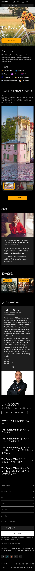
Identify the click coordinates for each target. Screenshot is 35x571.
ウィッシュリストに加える (9, 283)
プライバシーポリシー (11, 539)
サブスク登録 (17, 533)
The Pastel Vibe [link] (16, 9)
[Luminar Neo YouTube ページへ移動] (27, 564)
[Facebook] (5, 362)
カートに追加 (11, 40)
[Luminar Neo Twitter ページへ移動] (30, 564)
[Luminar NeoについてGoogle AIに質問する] (20, 556)
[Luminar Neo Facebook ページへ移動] (16, 564)
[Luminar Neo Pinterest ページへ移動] (33, 564)
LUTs (8, 9)
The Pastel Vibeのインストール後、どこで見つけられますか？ (17, 450)
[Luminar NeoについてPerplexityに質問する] (7, 556)
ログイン (20, 2)
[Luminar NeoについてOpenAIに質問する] (2, 556)
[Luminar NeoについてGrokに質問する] (16, 556)
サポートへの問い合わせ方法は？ (17, 422)
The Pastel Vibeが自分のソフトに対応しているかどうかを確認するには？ (17, 471)
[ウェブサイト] (11, 362)
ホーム (3, 9)
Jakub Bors (11, 32)
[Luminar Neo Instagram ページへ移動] (20, 564)
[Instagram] (8, 362)
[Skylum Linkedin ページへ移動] (23, 564)
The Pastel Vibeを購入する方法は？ (17, 431)
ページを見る (12, 367)
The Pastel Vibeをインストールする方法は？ (17, 440)
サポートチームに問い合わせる (14, 413)
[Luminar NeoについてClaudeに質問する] (11, 556)
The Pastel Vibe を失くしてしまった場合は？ (17, 460)
